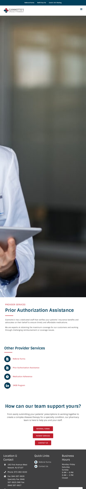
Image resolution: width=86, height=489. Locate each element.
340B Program (19, 385)
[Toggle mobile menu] (81, 9)
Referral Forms (19, 359)
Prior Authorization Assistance (26, 368)
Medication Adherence (22, 376)
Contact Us (43, 466)
